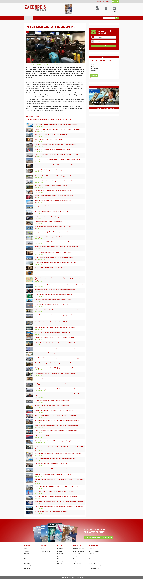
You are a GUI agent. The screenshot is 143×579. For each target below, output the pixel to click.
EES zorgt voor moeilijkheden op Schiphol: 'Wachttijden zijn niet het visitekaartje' (57, 237)
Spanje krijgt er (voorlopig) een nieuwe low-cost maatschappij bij (53, 200)
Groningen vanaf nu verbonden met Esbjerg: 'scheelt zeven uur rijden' (54, 368)
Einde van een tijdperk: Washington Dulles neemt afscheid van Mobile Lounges (57, 425)
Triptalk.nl (91, 553)
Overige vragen (77, 558)
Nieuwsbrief (27, 566)
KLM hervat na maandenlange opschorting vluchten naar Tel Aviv (53, 299)
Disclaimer (27, 558)
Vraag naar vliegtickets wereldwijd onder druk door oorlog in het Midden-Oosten (58, 453)
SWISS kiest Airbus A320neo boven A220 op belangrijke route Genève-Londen (57, 176)
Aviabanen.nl (92, 561)
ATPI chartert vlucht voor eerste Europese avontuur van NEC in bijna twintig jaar (58, 358)
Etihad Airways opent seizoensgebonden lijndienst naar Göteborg (53, 252)
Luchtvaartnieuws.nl (94, 548)
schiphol (31, 116)
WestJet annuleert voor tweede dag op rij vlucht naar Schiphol (52, 400)
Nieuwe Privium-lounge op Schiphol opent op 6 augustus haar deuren (54, 363)
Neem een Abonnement (79, 548)
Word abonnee (107, 537)
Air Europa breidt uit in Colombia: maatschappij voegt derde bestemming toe (56, 496)
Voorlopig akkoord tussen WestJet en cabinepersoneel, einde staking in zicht (56, 384)
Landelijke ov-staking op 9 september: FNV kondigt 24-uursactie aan (54, 410)
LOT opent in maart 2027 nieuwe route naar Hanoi (49, 436)
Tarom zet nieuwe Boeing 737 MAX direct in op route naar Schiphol (54, 257)
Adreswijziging (76, 553)
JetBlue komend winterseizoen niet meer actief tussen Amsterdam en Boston (57, 486)
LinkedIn (60, 556)
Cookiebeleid (27, 561)
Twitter (60, 551)
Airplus (42, 548)
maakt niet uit (95, 68)
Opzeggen (75, 556)
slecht (93, 66)
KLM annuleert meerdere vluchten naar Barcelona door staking (52, 332)
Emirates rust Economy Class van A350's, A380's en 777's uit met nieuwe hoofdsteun (59, 501)
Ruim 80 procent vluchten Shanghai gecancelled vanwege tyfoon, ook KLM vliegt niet (59, 284)
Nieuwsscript (27, 563)
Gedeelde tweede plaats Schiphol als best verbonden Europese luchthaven (56, 430)
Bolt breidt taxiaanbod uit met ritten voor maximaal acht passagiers (54, 294)
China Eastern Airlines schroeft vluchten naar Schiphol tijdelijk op (53, 149)
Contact (26, 548)
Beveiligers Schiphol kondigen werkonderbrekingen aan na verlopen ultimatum (57, 170)
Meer (78, 18)
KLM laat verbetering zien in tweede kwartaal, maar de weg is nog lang (55, 458)
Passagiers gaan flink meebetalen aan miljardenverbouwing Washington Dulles (57, 154)
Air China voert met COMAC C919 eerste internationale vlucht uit (53, 242)
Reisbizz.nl (91, 556)
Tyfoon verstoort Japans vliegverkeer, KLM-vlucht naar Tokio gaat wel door (56, 262)
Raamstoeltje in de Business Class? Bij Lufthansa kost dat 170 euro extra (55, 327)
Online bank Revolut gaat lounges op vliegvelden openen (51, 185)
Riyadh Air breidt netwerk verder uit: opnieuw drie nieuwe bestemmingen (55, 348)
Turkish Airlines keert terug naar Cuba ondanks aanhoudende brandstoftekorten (57, 159)
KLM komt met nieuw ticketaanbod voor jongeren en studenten (53, 190)
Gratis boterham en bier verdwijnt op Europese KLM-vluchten (52, 272)
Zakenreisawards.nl (94, 571)
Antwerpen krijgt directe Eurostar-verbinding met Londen (51, 511)
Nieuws (28, 18)
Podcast (60, 563)
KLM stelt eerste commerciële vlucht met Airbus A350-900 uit (52, 322)
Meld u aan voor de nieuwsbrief (50, 119)
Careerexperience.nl (94, 568)
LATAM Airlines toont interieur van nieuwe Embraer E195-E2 (52, 463)
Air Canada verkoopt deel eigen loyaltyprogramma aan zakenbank (53, 226)
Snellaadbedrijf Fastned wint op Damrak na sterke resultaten (52, 211)
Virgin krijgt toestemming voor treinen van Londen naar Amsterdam (54, 195)
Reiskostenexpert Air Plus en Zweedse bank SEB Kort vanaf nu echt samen (56, 378)
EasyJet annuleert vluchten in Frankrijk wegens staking (50, 217)
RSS (59, 558)
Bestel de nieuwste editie (92, 537)
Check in (114, 1)
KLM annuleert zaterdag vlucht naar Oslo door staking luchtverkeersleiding (56, 124)
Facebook (60, 553)
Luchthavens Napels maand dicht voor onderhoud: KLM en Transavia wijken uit (57, 420)
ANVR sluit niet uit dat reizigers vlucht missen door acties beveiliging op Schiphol (57, 129)
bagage (38, 116)
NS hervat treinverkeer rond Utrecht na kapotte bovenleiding (52, 405)
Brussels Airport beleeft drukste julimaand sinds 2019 (50, 221)
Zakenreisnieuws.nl (94, 551)
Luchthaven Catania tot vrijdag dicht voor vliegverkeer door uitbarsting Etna (56, 246)
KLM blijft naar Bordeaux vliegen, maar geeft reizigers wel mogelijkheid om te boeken (59, 506)
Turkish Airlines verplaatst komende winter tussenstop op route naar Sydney (56, 389)
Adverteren (27, 551)
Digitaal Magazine (100, 1)
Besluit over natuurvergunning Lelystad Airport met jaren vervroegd (54, 491)
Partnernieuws (28, 568)
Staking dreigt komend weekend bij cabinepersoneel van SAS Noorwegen (55, 373)
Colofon (26, 556)
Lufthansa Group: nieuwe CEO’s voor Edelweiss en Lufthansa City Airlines (55, 415)
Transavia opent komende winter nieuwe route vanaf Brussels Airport (54, 337)
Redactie (26, 553)
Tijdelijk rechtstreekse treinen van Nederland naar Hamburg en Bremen (55, 144)
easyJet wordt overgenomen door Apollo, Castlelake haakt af (52, 304)
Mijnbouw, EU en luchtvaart (99, 102)
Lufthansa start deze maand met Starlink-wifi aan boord (50, 267)
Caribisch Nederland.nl (95, 566)
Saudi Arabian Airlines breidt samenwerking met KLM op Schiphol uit (54, 474)
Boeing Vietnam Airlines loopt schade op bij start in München (52, 206)
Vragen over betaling (78, 551)
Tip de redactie (66, 119)
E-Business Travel (45, 551)
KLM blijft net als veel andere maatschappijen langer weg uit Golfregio (55, 342)
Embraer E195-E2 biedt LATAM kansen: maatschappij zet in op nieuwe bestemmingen (59, 309)
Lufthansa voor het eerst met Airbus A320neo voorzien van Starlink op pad (56, 165)
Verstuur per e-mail (33, 119)
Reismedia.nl (92, 558)
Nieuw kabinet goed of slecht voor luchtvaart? (101, 61)
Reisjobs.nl (92, 563)
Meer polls (92, 78)
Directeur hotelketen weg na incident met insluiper (49, 139)
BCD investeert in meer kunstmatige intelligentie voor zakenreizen (53, 353)
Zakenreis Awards (68, 18)
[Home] (35, 8)
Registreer (108, 1)
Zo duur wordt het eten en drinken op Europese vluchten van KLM (53, 181)
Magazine (46, 18)
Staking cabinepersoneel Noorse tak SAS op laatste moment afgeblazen (55, 289)
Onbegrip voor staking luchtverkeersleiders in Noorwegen (51, 134)
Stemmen (94, 75)
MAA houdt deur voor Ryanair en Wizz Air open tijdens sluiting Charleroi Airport (57, 441)
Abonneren (56, 18)
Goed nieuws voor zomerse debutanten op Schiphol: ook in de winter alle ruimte (57, 469)
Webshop (60, 561)
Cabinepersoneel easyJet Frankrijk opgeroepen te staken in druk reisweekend (57, 232)
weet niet (93, 70)
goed (92, 64)
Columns (37, 18)
